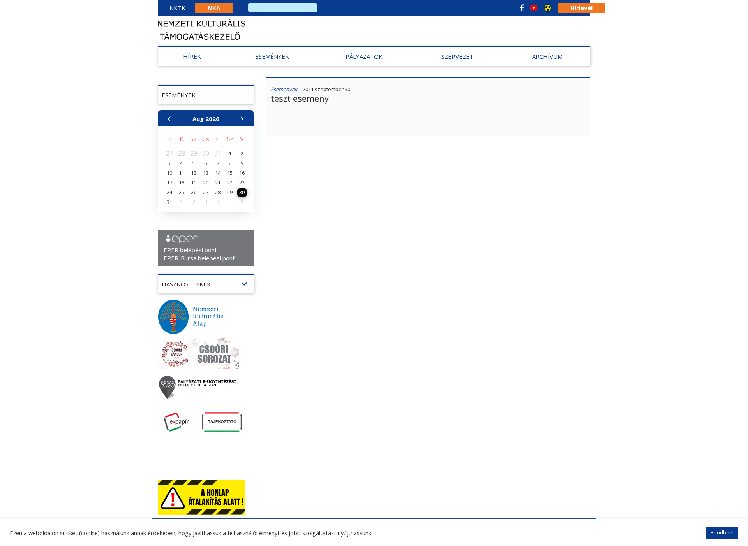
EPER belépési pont (190, 250)
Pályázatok (364, 56)
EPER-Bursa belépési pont (199, 258)
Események (272, 56)
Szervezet (457, 56)
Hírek (192, 56)
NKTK (177, 8)
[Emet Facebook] (522, 8)
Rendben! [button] (722, 532)
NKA (214, 8)
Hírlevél (581, 8)
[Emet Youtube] (534, 8)
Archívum (547, 56)
